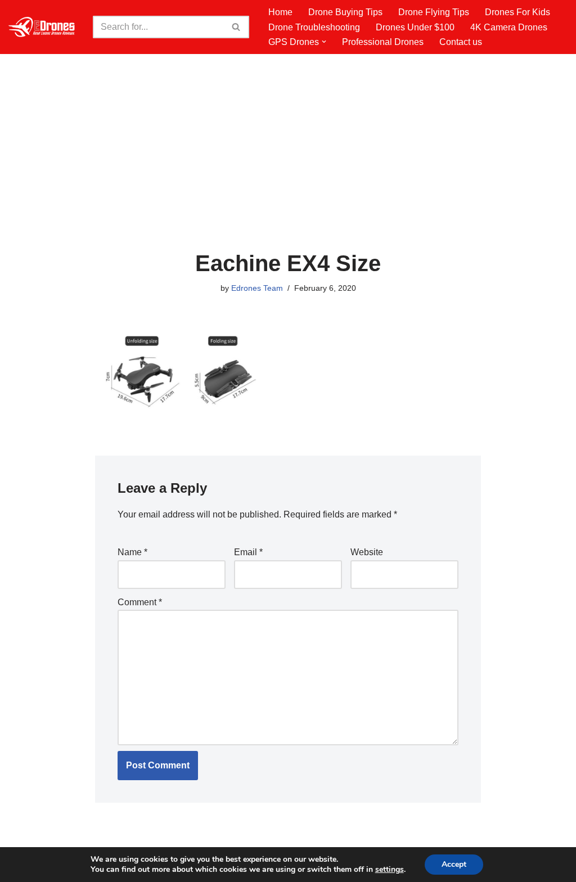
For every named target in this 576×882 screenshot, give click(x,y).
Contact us (460, 42)
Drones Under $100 (415, 27)
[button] (324, 41)
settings (389, 870)
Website (366, 552)
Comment (140, 602)
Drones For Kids (517, 12)
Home (280, 12)
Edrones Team (257, 288)
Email (248, 552)
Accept (454, 864)
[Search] (236, 27)
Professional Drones (383, 42)
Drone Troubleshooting (314, 27)
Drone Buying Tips (345, 12)
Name (132, 552)
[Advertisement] (288, 166)
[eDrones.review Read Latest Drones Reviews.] (42, 27)
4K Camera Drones (508, 27)
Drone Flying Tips (433, 12)
